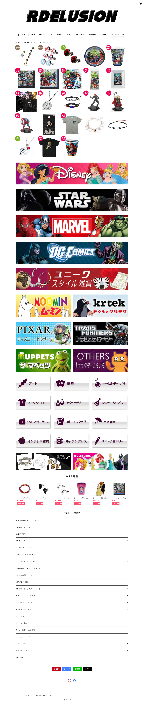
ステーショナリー (22, 644)
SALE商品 (19, 657)
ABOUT (68, 35)
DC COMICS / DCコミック (26, 561)
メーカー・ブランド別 (24, 651)
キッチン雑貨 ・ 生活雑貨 (25, 630)
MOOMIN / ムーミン (23, 548)
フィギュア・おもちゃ (24, 603)
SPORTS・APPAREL (39, 35)
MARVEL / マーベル (30, 43)
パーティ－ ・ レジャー (24, 637)
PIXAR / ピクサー (22, 541)
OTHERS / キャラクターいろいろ (28, 589)
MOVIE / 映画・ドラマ (24, 575)
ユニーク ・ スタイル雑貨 (25, 596)
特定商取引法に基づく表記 (44, 695)
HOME (23, 35)
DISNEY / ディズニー (23, 534)
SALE (104, 35)
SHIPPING (80, 35)
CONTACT (93, 35)
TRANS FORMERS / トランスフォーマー (30, 568)
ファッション (21, 616)
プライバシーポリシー (25, 695)
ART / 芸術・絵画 (22, 582)
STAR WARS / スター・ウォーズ (28, 520)
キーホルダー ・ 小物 (24, 609)
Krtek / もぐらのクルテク (25, 555)
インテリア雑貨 (21, 623)
